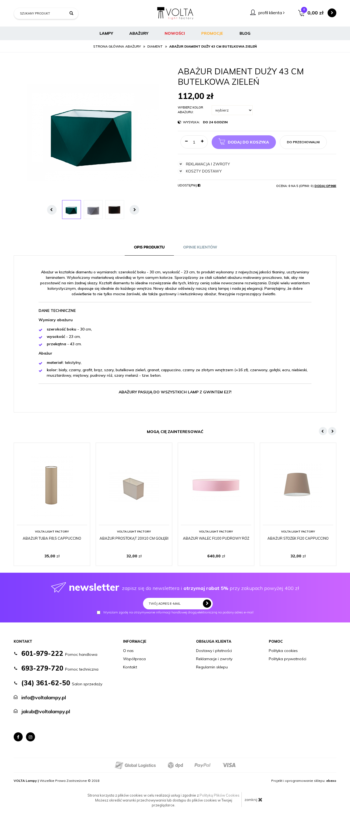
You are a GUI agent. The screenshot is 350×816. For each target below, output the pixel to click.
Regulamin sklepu (212, 667)
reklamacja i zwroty (208, 164)
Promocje (212, 33)
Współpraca (134, 659)
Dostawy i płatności (214, 651)
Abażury (138, 33)
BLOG (245, 33)
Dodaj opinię (325, 186)
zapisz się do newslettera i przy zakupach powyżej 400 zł (184, 587)
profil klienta (270, 12)
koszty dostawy (204, 171)
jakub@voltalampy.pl (45, 711)
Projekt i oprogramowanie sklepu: (303, 781)
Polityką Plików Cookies (220, 795)
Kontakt (130, 667)
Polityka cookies (283, 651)
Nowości (175, 33)
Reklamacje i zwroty (214, 659)
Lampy (106, 33)
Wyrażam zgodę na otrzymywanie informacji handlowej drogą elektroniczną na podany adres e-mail (178, 612)
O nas (128, 651)
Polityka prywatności (287, 659)
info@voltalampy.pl (43, 697)
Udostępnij (188, 185)
